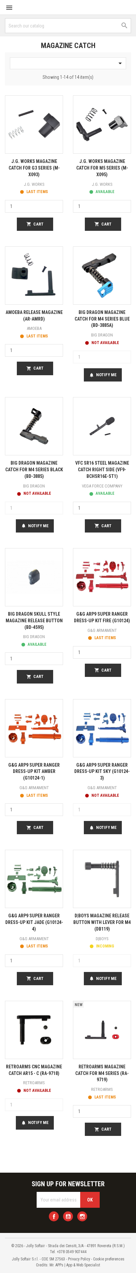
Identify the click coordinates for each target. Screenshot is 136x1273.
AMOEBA (34, 328)
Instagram (82, 1216)
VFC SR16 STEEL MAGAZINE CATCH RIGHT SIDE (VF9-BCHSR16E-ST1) (102, 469)
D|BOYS (102, 938)
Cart (35, 224)
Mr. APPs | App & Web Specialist (75, 1265)
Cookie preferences (108, 1259)
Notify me (103, 375)
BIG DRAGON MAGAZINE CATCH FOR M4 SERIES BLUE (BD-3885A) (102, 319)
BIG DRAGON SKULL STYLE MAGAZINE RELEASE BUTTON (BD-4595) (34, 620)
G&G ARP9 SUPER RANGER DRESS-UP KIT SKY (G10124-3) (102, 771)
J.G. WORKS (34, 184)
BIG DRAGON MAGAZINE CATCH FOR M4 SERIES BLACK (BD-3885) (34, 469)
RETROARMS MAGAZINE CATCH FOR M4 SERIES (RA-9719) (102, 1073)
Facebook (54, 1216)
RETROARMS (34, 1082)
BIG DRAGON (102, 334)
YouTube (68, 1216)
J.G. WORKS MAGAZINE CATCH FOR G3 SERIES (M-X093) (34, 168)
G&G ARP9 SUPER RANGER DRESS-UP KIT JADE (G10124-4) (34, 922)
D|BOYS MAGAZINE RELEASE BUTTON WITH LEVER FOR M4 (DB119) (102, 922)
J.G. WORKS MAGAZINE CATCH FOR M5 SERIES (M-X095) (102, 168)
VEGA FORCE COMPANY (102, 486)
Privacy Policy (79, 1259)
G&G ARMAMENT (102, 630)
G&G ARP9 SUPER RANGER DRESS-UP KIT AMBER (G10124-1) (34, 771)
